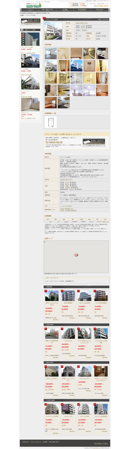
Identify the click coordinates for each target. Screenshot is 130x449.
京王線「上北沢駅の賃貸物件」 (69, 210)
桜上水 (83, 27)
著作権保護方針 (82, 10)
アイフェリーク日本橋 (52, 416)
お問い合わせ (99, 10)
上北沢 (83, 26)
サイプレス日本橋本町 (101, 416)
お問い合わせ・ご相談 (91, 0)
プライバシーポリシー (103, 0)
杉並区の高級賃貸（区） (67, 208)
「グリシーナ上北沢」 (66, 206)
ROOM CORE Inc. (96, 447)
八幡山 (67, 186)
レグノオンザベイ (85, 378)
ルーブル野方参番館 (101, 303)
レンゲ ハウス (68, 416)
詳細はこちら (105, 221)
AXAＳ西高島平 (68, 303)
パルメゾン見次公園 (84, 303)
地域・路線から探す (47, 10)
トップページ (30, 10)
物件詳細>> (56, 319)
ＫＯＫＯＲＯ (68, 340)
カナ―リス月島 (84, 416)
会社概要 (65, 10)
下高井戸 (67, 187)
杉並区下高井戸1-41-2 (82, 23)
